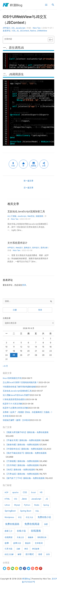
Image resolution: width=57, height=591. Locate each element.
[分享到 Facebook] (24, 568)
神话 (26, 549)
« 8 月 (5, 366)
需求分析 (44, 248)
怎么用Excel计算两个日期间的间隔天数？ (20, 382)
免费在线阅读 (31, 523)
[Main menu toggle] (46, 5)
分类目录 (7, 318)
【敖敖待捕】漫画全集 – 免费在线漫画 (22, 444)
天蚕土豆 (20, 537)
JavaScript (20, 28)
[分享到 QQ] (4, 568)
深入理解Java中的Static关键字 (16, 395)
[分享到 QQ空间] (16, 568)
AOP (6, 492)
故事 (7, 543)
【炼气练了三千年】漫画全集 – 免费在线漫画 (25, 478)
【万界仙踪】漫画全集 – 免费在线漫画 (22, 474)
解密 (19, 554)
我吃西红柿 (41, 537)
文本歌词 (39, 543)
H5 (41, 492)
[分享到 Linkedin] (20, 568)
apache (15, 492)
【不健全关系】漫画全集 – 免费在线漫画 (23, 440)
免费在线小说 (44, 517)
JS (17, 31)
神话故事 (35, 549)
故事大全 (17, 543)
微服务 (30, 537)
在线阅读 (8, 537)
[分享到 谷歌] (32, 568)
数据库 (28, 543)
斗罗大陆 (8, 549)
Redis (36, 505)
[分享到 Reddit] (36, 568)
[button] (53, 4)
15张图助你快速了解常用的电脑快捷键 (19, 387)
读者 (40, 554)
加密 (46, 524)
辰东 (48, 554)
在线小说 (21, 530)
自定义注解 (9, 554)
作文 (20, 517)
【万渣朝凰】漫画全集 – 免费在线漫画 (22, 461)
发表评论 (7, 31)
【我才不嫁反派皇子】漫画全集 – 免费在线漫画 (26, 453)
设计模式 (29, 554)
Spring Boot (25, 511)
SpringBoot (10, 511)
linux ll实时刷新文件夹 (12, 378)
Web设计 (19, 248)
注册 (15, 310)
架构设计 (27, 248)
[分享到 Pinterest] (40, 568)
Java (24, 498)
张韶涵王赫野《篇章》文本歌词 (16, 420)
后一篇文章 (28, 188)
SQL (37, 511)
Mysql (17, 505)
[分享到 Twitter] (28, 568)
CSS (25, 492)
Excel (33, 492)
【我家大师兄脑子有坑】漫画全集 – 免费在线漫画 (27, 432)
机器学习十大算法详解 (12, 404)
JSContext (24, 31)
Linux (7, 505)
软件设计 (35, 248)
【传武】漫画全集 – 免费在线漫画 (20, 469)
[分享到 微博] (8, 568)
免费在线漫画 (12, 523)
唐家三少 (8, 531)
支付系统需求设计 (17, 242)
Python (27, 505)
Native (33, 31)
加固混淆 (39, 216)
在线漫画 (36, 530)
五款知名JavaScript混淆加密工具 (26, 211)
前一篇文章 (28, 181)
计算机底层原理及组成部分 (14, 399)
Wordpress (9, 517)
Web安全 (31, 216)
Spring (46, 505)
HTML (7, 499)
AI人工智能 (11, 216)
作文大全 (29, 517)
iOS (13, 28)
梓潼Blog (16, 5)
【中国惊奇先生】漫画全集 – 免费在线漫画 (24, 449)
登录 (24, 285)
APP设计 (6, 28)
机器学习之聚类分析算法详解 (15, 408)
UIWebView (42, 31)
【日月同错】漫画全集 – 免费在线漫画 (22, 465)
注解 (18, 549)
